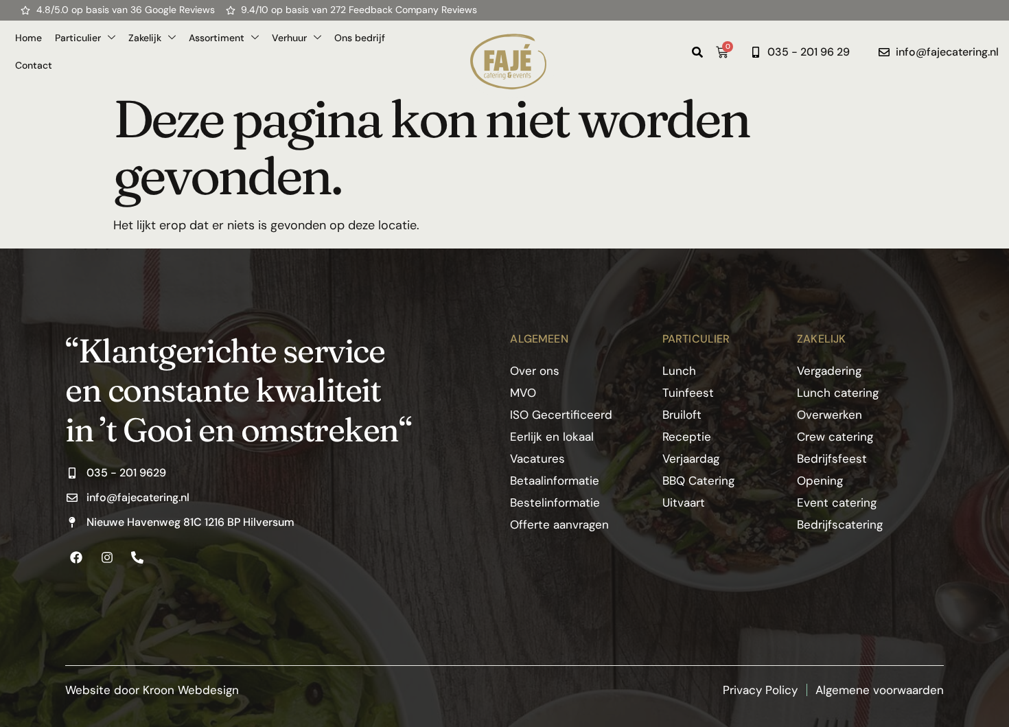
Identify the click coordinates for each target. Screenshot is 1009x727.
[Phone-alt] (137, 557)
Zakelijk (144, 38)
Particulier (78, 38)
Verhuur (289, 38)
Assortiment (216, 38)
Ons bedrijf (359, 38)
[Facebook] (76, 557)
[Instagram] (106, 557)
